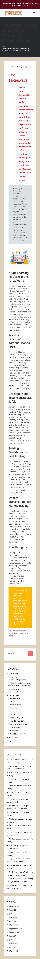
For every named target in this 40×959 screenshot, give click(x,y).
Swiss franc (14, 731)
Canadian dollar (15, 705)
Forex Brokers (13, 677)
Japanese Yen (14, 714)
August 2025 (14, 932)
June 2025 (13, 940)
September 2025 (15, 928)
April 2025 (13, 947)
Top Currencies (14, 695)
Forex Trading (13, 673)
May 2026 (13, 917)
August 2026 (14, 906)
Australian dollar (15, 698)
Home (4, 47)
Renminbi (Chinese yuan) (18, 724)
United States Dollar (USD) (19, 734)
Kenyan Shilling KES (16, 718)
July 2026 (12, 910)
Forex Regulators (14, 737)
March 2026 (13, 925)
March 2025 (13, 951)
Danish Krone (14, 708)
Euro (11, 711)
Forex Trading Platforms (18, 680)
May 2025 (13, 943)
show (24, 66)
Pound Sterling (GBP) (17, 721)
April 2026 (13, 921)
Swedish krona (15, 727)
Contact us (12, 741)
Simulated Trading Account (19, 692)
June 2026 (13, 914)
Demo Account (14, 689)
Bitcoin (12, 701)
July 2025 (12, 936)
